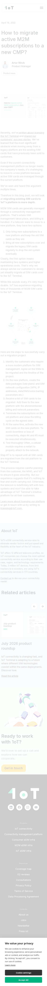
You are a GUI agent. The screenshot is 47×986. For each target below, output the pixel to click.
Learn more (10, 965)
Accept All (23, 980)
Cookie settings (23, 972)
